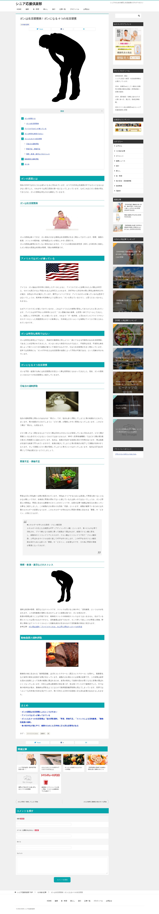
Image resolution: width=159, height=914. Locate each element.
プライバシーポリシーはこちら (125, 454)
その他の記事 (25, 24)
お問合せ (86, 9)
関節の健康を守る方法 (132, 216)
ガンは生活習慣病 (32, 123)
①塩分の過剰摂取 (32, 144)
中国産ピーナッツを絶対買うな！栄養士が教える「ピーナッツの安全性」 (128, 383)
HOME (19, 9)
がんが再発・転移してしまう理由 (28, 802)
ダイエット (120, 156)
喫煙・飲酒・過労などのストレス (38, 154)
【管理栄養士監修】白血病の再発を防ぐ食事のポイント (96, 768)
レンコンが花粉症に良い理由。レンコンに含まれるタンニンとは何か (128, 430)
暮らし (45, 9)
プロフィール (74, 9)
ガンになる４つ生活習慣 (33, 139)
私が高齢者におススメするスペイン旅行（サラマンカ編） (128, 278)
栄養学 (43, 733)
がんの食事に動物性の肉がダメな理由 (95, 802)
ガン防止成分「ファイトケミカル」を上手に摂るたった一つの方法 (55, 627)
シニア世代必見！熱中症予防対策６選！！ (27, 768)
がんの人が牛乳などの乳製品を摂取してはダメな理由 (128, 406)
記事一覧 (63, 9)
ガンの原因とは (30, 118)
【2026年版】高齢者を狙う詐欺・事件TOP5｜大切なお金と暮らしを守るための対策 (133, 207)
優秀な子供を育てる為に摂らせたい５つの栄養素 (27, 788)
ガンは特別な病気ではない (34, 134)
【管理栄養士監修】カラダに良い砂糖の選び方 (128, 302)
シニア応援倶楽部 (29, 4)
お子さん (119, 146)
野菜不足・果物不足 (33, 149)
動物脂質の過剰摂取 (32, 159)
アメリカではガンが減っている (36, 128)
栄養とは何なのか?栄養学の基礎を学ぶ (128, 335)
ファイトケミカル (32, 733)
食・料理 (36, 9)
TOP (25, 892)
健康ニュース (120, 161)
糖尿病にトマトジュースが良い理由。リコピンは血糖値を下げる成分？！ (50, 789)
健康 (27, 9)
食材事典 (119, 186)
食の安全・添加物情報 (123, 181)
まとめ (27, 164)
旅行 (53, 9)
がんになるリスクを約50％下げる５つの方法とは (50, 768)
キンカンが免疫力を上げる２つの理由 (73, 768)
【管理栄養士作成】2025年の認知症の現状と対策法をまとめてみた (133, 227)
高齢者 (118, 191)
